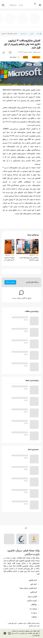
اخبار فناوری (23, 33)
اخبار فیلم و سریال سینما (28, 588)
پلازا (38, 33)
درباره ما (34, 613)
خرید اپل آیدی (12, 623)
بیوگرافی (34, 604)
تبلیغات (34, 617)
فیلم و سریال (32, 596)
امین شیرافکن (36, 52)
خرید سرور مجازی (34, 626)
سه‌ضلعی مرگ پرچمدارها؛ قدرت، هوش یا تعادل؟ (29, 262)
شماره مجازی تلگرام (33, 623)
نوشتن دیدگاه (10, 286)
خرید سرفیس (22, 623)
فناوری (31, 33)
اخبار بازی (33, 584)
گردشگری (33, 592)
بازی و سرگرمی (32, 600)
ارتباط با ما (33, 609)
